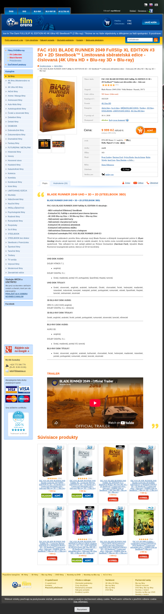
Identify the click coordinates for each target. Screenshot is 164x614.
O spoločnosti (50, 583)
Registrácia (142, 11)
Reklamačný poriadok (83, 588)
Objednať (154, 183)
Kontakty (79, 40)
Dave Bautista (121, 160)
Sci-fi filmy (115, 108)
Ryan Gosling (107, 157)
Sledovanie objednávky (95, 40)
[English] (156, 5)
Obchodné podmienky (65, 40)
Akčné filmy (107, 575)
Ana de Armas (140, 157)
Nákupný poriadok (47, 40)
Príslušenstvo (15, 61)
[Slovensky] (151, 5)
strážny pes (109, 174)
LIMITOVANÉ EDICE (121, 111)
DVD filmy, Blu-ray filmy (144, 588)
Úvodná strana (45, 66)
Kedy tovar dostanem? (117, 120)
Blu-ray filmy (110, 585)
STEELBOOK (107, 111)
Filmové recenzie (142, 585)
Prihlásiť (133, 11)
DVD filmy (109, 590)
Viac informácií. (81, 601)
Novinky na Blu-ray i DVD (145, 592)
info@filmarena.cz (18, 371)
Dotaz (127, 183)
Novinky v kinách (142, 590)
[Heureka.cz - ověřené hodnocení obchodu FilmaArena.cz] (18, 436)
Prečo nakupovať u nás (14, 40)
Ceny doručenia (31, 40)
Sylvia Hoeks (129, 157)
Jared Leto (111, 160)
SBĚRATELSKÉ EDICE (130, 108)
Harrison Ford (118, 157)
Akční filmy (58, 66)
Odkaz (141, 183)
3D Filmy (150, 108)
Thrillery (142, 108)
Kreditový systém (82, 592)
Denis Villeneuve (108, 165)
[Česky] (146, 5)
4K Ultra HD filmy (138, 111)
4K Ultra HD (106, 103)
